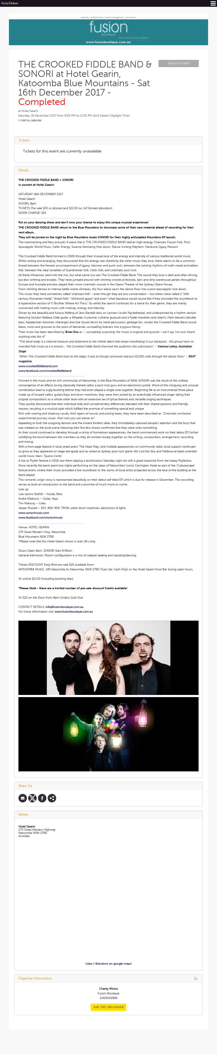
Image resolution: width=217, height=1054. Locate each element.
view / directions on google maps (108, 963)
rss (196, 978)
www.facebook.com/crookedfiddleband (44, 370)
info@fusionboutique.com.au (64, 607)
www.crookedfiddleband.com (38, 366)
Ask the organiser (108, 1007)
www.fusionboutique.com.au (74, 611)
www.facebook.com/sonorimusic (40, 517)
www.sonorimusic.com (33, 512)
